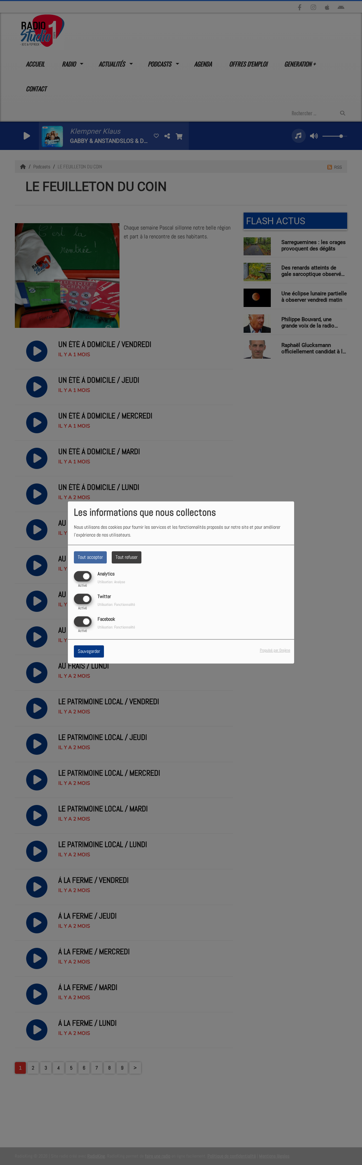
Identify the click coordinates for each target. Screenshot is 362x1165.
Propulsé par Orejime (275, 650)
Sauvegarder (89, 651)
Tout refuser (127, 557)
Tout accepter (90, 557)
